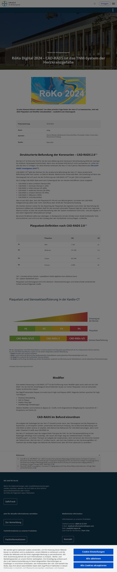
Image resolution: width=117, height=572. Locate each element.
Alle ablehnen (93, 558)
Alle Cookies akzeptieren (93, 565)
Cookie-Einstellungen (93, 551)
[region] (58, 558)
